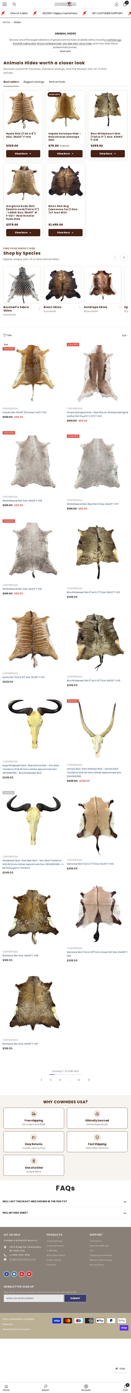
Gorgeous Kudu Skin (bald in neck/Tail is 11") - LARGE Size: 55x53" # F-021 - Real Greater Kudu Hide (22, 212)
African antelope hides (49, 43)
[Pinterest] (22, 1274)
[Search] (14, 4)
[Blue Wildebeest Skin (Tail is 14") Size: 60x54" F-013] (97, 641)
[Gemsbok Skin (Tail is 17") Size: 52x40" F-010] (97, 825)
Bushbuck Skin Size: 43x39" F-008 (20, 955)
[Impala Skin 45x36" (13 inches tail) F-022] (33, 373)
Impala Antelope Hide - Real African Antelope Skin (64, 137)
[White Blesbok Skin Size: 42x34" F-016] (33, 550)
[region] (65, 292)
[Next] (89, 1080)
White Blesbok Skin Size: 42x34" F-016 (22, 588)
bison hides (85, 43)
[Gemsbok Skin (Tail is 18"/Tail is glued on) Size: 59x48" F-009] (97, 913)
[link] (45, 1387)
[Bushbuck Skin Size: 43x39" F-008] (33, 916)
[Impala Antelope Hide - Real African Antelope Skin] (65, 110)
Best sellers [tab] (11, 82)
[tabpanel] (65, 164)
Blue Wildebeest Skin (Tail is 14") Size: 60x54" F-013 (93, 680)
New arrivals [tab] (57, 82)
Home (6, 22)
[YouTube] (29, 1274)
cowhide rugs (113, 39)
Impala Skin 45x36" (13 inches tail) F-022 (25, 412)
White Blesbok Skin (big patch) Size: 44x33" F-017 (93, 504)
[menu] (5, 4)
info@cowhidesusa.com (22, 1259)
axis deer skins (70, 43)
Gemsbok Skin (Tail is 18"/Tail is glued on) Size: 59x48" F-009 (97, 954)
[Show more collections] (124, 257)
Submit (75, 1298)
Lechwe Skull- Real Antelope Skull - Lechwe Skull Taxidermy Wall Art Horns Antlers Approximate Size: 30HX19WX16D (94, 772)
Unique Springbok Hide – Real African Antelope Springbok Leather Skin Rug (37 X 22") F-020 (97, 414)
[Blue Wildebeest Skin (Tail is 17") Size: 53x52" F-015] (107, 110)
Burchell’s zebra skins (24, 43)
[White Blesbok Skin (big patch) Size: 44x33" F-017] (97, 465)
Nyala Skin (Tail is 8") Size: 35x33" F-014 (21, 135)
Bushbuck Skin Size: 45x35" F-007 (20, 1043)
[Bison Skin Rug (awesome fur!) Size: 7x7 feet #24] (65, 182)
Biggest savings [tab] (34, 82)
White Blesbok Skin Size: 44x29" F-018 (22, 500)
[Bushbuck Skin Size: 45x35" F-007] (33, 1005)
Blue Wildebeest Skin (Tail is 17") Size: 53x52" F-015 (107, 137)
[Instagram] (14, 1274)
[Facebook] (7, 1274)
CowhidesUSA (10, 408)
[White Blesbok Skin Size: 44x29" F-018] (33, 461)
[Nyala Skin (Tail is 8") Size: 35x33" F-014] (23, 110)
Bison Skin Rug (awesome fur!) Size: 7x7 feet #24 (63, 209)
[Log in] (117, 4)
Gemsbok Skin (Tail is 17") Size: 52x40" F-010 (90, 863)
